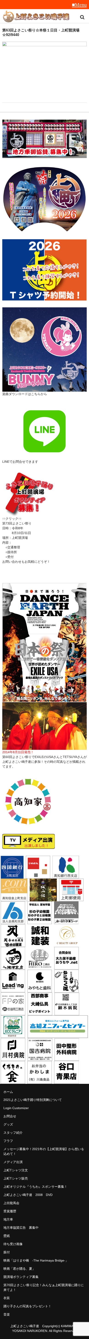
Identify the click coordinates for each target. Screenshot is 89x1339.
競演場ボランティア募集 (21, 1277)
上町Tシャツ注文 (15, 1170)
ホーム (8, 1092)
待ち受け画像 (13, 1244)
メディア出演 (13, 1162)
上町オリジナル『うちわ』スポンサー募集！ (35, 1186)
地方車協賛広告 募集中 (21, 1227)
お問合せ (9, 1116)
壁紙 (6, 1236)
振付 (6, 1252)
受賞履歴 (9, 1211)
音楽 (6, 1314)
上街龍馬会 (11, 1203)
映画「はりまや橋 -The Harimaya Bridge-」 (35, 1260)
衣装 (6, 1298)
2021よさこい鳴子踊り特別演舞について (32, 1100)
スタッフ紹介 (13, 1132)
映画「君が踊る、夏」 (19, 1268)
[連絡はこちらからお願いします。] (28, 514)
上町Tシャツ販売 (15, 1178)
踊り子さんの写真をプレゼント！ (27, 1306)
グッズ (8, 1124)
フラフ (8, 1141)
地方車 (8, 1219)
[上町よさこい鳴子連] (36, 17)
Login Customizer (16, 1108)
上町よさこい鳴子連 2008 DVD (27, 1195)
